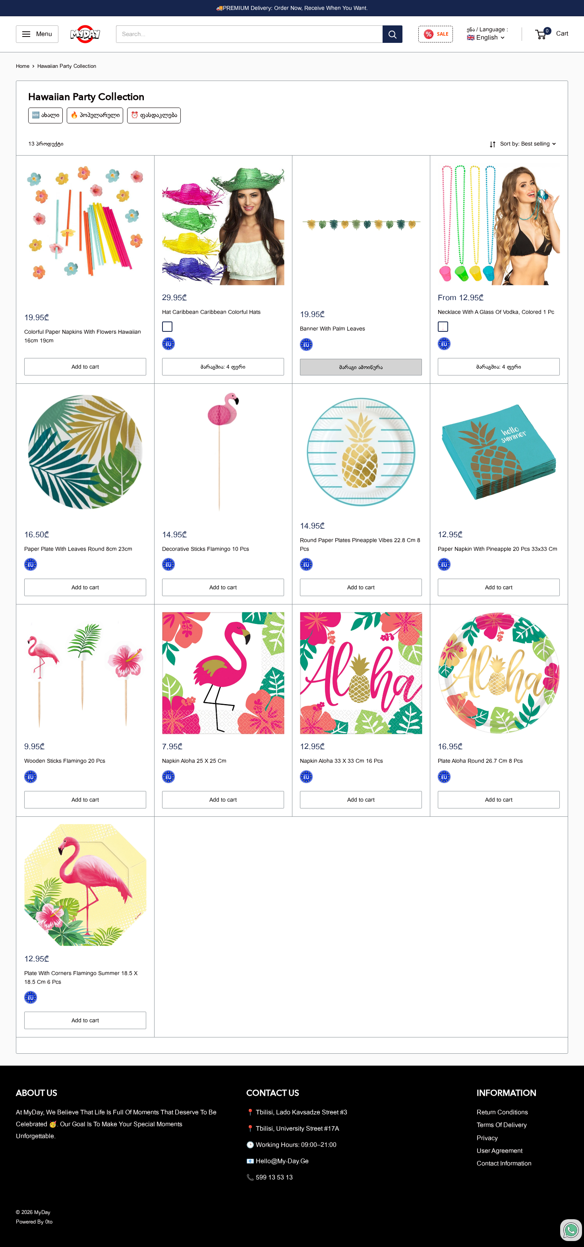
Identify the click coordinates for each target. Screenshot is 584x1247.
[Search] (392, 34)
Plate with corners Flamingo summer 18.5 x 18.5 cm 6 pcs (80, 977)
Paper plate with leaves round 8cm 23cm (78, 549)
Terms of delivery (502, 1125)
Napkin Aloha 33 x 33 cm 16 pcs (341, 761)
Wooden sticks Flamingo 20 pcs (64, 761)
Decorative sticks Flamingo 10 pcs (205, 549)
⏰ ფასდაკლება (154, 115)
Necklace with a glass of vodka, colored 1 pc (496, 312)
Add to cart (85, 367)
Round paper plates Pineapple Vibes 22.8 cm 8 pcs (360, 544)
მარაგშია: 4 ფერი (223, 367)
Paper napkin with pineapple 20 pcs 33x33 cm (497, 549)
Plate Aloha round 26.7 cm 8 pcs (480, 761)
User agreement (499, 1151)
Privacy (487, 1138)
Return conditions (502, 1112)
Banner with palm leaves (332, 328)
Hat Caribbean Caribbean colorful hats (211, 312)
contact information (504, 1163)
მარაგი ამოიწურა (361, 367)
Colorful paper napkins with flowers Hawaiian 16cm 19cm (82, 336)
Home (22, 66)
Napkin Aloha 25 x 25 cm (194, 761)
